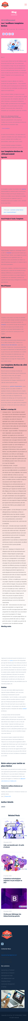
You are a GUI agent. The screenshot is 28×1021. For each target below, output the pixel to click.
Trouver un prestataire (6, 128)
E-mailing (3, 987)
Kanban (25, 709)
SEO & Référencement (8, 20)
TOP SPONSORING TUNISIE (19, 1015)
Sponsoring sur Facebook (7, 970)
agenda (24, 189)
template (8, 253)
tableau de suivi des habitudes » (9, 345)
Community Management (8, 984)
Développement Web (6, 975)
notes (11, 660)
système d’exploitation (16, 386)
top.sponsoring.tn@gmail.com (9, 955)
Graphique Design (5, 981)
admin (4, 29)
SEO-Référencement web (7, 978)
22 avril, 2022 (12, 29)
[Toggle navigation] (25, 4)
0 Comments (21, 29)
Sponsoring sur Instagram (7, 973)
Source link (8, 796)
